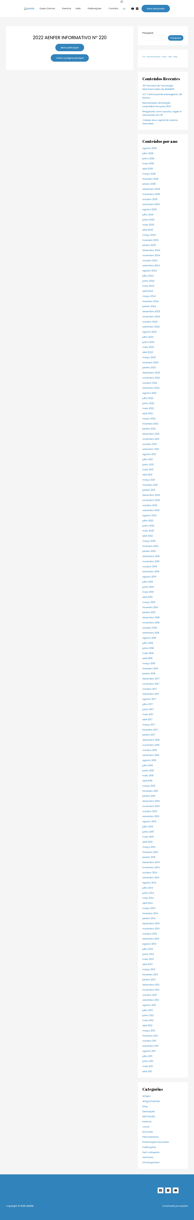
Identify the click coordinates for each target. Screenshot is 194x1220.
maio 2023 (148, 347)
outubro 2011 (149, 1040)
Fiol (143, 57)
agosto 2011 (149, 1051)
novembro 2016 (150, 745)
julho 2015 (147, 826)
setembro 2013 (150, 938)
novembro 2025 (151, 194)
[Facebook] (160, 1190)
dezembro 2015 (151, 801)
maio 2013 (148, 959)
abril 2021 (147, 474)
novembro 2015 (151, 806)
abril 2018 (147, 658)
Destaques (148, 1111)
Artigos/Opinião (151, 1101)
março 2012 (148, 1030)
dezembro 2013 (151, 923)
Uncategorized (150, 1162)
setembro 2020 (151, 510)
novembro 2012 (150, 989)
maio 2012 (147, 1020)
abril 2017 (147, 719)
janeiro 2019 (148, 612)
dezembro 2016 (151, 739)
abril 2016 (147, 780)
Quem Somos (47, 8)
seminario (148, 1157)
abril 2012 (147, 1025)
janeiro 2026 (149, 183)
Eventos (66, 8)
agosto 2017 (149, 699)
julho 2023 (147, 337)
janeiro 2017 (148, 734)
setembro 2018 (150, 632)
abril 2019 (147, 597)
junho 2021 (148, 464)
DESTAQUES (148, 1116)
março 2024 (149, 296)
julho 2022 (147, 398)
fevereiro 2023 (150, 362)
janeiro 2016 (148, 795)
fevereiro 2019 (150, 607)
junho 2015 (148, 831)
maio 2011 (147, 1066)
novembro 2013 (150, 928)
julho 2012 (147, 1010)
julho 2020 (147, 520)
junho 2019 (148, 586)
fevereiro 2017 (150, 729)
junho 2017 (148, 709)
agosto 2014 (149, 882)
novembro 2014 (151, 867)
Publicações (94, 8)
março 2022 (149, 418)
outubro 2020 (149, 505)
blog (144, 1106)
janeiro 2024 (149, 306)
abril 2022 (147, 413)
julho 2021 (147, 459)
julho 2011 (147, 1056)
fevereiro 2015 (150, 852)
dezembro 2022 (151, 372)
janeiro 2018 (148, 673)
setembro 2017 (150, 693)
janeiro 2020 (149, 551)
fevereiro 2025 (150, 240)
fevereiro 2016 (150, 790)
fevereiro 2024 (150, 301)
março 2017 (148, 724)
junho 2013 (148, 954)
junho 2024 (148, 280)
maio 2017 (148, 714)
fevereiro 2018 (150, 668)
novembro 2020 (151, 500)
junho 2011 (147, 1061)
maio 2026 (148, 163)
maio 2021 (147, 469)
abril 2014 (147, 903)
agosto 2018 (149, 637)
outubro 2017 (149, 688)
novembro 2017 (150, 683)
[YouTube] (176, 1190)
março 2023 (149, 357)
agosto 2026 (149, 148)
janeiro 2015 (149, 857)
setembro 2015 (150, 816)
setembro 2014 (150, 877)
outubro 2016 (149, 750)
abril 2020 (147, 535)
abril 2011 (147, 1071)
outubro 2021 (149, 444)
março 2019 (148, 602)
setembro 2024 (151, 265)
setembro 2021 (150, 449)
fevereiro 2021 (150, 484)
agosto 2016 (149, 760)
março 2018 (148, 663)
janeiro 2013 (148, 979)
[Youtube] (132, 8)
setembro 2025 (151, 204)
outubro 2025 (149, 199)
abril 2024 (147, 291)
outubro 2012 (149, 994)
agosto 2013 (149, 943)
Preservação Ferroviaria (155, 1142)
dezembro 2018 (151, 617)
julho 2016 (147, 765)
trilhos (164, 57)
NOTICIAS (147, 1131)
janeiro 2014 (149, 918)
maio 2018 (148, 653)
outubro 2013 (149, 933)
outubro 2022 (149, 382)
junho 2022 (148, 403)
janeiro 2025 (149, 245)
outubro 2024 (149, 260)
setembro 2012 (150, 999)
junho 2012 (148, 1015)
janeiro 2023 (149, 367)
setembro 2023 (151, 326)
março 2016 (148, 785)
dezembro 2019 (151, 556)
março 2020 (149, 541)
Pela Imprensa (150, 1136)
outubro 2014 (149, 872)
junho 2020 (148, 525)
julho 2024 (148, 275)
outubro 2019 (149, 566)
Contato (113, 8)
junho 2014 (148, 892)
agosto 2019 (149, 576)
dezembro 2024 (151, 250)
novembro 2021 (150, 439)
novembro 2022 (151, 377)
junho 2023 (148, 342)
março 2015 (148, 847)
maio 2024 (148, 285)
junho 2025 (148, 219)
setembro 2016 (150, 755)
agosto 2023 (149, 331)
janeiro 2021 (148, 489)
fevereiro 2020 (150, 546)
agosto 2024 (149, 270)
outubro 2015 (149, 811)
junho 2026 (148, 158)
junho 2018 (148, 648)
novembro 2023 (151, 316)
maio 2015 (148, 836)
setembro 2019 (150, 571)
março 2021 (148, 479)
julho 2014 (147, 887)
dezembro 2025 (151, 189)
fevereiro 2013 (150, 974)
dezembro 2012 (150, 984)
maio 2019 (148, 591)
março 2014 (148, 908)
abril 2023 (147, 352)
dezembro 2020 (151, 495)
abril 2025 (147, 229)
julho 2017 (147, 704)
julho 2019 (147, 581)
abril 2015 (147, 841)
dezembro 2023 (151, 311)
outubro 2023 (149, 321)
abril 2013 (147, 964)
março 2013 (148, 969)
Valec (175, 57)
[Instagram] (137, 8)
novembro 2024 (151, 255)
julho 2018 (147, 643)
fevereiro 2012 (150, 1035)
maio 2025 (148, 224)
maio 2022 (148, 408)
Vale (170, 57)
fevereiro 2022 (150, 423)
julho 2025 (148, 214)
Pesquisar (147, 32)
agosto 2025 (149, 209)
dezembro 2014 (151, 862)
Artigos (146, 1096)
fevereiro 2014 (150, 913)
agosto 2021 (149, 454)
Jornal (145, 1126)
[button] (156, 8)
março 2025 (149, 235)
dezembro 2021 (150, 433)
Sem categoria (150, 1152)
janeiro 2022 (149, 428)
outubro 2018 (149, 627)
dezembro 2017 (151, 678)
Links (78, 8)
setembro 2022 (150, 387)
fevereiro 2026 (150, 178)
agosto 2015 (149, 821)
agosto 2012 (149, 1005)
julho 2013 (147, 949)
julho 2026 (147, 153)
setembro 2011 (150, 1045)
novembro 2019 (150, 561)
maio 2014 (148, 897)
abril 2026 (147, 168)
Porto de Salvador (154, 57)
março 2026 (149, 173)
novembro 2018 (150, 622)
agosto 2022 (149, 393)
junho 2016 (148, 770)
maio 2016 (148, 775)
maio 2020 (148, 530)
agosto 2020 (149, 515)
